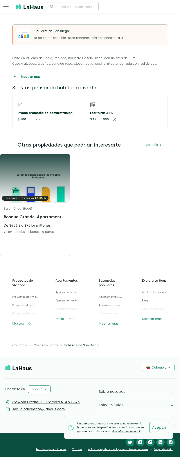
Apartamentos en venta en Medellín (68, 300)
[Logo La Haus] (29, 6)
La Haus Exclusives (154, 292)
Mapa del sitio (163, 449)
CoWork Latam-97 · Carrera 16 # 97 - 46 (46, 402)
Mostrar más (30, 77)
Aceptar (159, 427)
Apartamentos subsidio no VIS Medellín (111, 305)
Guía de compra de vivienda (155, 308)
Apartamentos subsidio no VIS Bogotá (111, 296)
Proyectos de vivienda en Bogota (25, 305)
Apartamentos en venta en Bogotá (68, 292)
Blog (145, 300)
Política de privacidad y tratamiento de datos (118, 449)
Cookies (77, 449)
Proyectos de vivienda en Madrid (25, 313)
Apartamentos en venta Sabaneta (68, 308)
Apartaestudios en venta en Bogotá (111, 313)
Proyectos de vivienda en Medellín (25, 296)
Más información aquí (126, 431)
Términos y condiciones (51, 449)
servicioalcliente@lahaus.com (38, 409)
